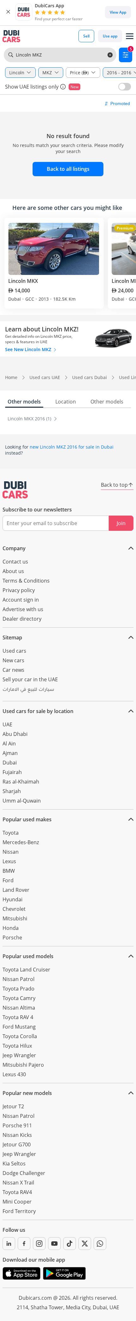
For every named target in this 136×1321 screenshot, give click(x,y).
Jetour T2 (13, 1106)
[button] (8, 12)
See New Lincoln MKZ (29, 349)
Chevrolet (14, 908)
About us (13, 571)
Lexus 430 (14, 1074)
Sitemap (12, 637)
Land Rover (16, 889)
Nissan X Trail (18, 1182)
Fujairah (12, 772)
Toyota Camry (19, 998)
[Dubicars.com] (15, 489)
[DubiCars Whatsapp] (100, 1243)
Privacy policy (19, 590)
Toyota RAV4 (17, 1192)
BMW (9, 870)
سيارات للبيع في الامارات (28, 690)
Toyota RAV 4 (18, 1017)
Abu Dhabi (15, 734)
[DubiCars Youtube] (54, 1243)
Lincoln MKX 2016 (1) (30, 419)
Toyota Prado (18, 988)
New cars (13, 660)
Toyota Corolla (20, 1036)
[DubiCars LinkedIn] (9, 1243)
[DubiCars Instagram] (39, 1243)
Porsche (12, 937)
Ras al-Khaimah (21, 781)
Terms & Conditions (26, 580)
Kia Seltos (14, 1163)
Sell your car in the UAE (30, 679)
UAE (7, 724)
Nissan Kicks (17, 1134)
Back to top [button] (114, 484)
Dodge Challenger (24, 1173)
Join (121, 523)
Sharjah (12, 791)
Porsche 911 (17, 1125)
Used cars (14, 650)
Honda (11, 927)
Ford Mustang (19, 1026)
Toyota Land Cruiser (26, 969)
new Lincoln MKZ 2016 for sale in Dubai (72, 447)
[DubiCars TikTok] (69, 1243)
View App (118, 12)
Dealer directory (22, 618)
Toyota (11, 832)
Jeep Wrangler (19, 1055)
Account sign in (21, 599)
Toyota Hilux (17, 1045)
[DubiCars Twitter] (85, 1243)
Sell (86, 36)
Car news (13, 669)
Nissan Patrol (18, 979)
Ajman (10, 753)
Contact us (15, 561)
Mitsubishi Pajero (23, 1064)
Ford (8, 880)
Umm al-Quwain (22, 800)
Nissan (11, 851)
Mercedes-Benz (21, 842)
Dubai (10, 762)
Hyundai (12, 899)
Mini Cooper (17, 1201)
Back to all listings (68, 168)
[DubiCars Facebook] (24, 1243)
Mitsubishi (15, 918)
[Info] (63, 86)
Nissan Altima (19, 1007)
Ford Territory (19, 1211)
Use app (110, 36)
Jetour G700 (17, 1144)
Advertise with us (23, 609)
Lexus (9, 861)
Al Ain (9, 743)
